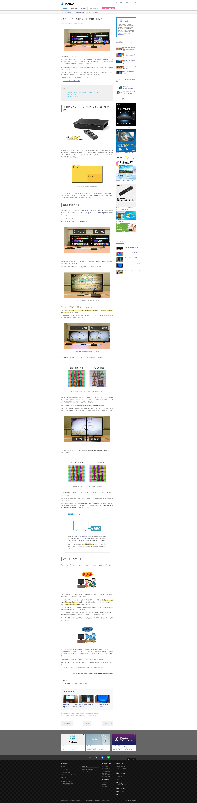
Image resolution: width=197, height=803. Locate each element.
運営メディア (121, 773)
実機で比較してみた (72, 94)
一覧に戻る (87, 723)
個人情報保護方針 (65, 800)
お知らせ (104, 770)
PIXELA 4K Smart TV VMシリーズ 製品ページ (125, 181)
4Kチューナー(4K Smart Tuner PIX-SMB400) (92, 213)
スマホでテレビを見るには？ (123, 768)
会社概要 (104, 784)
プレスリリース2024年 (107, 786)
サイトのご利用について (88, 800)
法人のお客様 (119, 2)
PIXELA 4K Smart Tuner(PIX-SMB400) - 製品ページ (77, 683)
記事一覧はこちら (123, 34)
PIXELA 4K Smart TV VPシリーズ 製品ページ (125, 153)
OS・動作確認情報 (106, 771)
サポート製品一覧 (106, 768)
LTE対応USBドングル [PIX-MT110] (89, 771)
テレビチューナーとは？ (122, 770)
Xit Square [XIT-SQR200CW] (67, 783)
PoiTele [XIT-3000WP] (65, 780)
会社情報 (83, 8)
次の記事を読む (107, 723)
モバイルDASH (120, 778)
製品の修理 (104, 773)
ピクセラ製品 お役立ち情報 (78, 12)
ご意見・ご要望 (105, 800)
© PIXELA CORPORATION (130, 800)
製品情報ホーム (64, 766)
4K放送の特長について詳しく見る (71, 81)
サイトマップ (121, 791)
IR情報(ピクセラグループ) (130, 2)
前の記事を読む (67, 723)
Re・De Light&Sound (65, 772)
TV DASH (119, 779)
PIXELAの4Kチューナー (82, 536)
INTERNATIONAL (94, 8)
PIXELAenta (119, 776)
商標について (98, 800)
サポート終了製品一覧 (107, 776)
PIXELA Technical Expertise (122, 766)
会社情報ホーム (105, 782)
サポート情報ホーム (106, 766)
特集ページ (121, 763)
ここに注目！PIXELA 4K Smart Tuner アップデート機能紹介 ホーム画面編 (90, 673)
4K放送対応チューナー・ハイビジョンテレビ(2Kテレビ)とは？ (83, 92)
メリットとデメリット (72, 96)
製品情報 (65, 8)
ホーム (64, 12)
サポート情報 (74, 8)
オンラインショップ (108, 8)
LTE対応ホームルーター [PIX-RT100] (89, 769)
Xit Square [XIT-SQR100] (66, 781)
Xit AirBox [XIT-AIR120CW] (66, 784)
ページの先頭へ (132, 759)
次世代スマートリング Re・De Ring (68, 774)
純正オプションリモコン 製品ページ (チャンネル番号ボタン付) (124, 208)
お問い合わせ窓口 (106, 774)
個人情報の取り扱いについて (76, 800)
